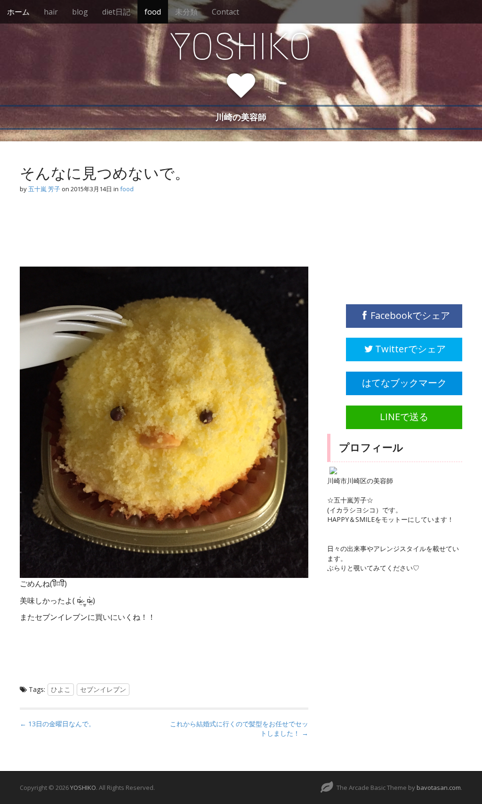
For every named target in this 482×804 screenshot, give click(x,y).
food (153, 12)
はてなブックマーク (404, 382)
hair (51, 12)
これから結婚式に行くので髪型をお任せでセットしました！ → (239, 728)
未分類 (186, 12)
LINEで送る (404, 416)
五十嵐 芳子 (44, 189)
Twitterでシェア (410, 348)
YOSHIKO (241, 46)
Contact (225, 12)
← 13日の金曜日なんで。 (57, 723)
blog (80, 12)
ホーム (18, 12)
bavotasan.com (439, 787)
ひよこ (61, 689)
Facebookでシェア (410, 315)
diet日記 (116, 12)
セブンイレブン (103, 689)
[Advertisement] (95, 234)
